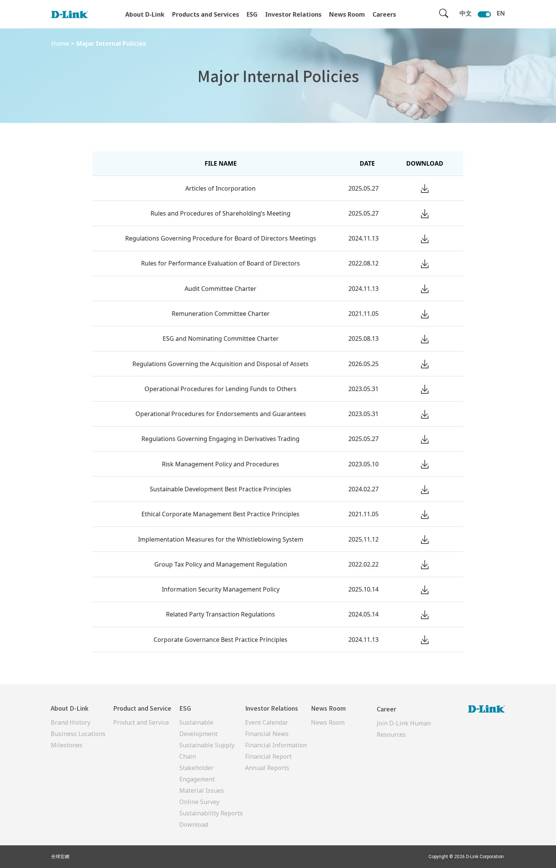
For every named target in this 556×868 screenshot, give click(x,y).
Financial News (267, 734)
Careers (384, 14)
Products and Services (205, 14)
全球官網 (60, 856)
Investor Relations (293, 14)
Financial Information (276, 745)
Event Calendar (266, 722)
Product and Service (141, 722)
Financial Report (268, 756)
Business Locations (78, 734)
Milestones (66, 745)
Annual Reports (267, 768)
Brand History (70, 722)
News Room (347, 14)
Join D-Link (392, 723)
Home (60, 43)
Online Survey (199, 802)
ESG (252, 14)
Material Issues (201, 790)
